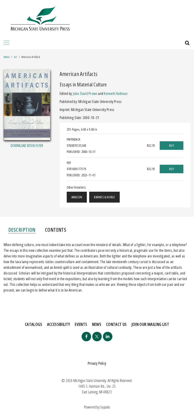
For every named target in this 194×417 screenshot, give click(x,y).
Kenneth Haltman (115, 93)
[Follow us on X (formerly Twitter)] (97, 336)
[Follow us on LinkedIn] (107, 336)
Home (6, 57)
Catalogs (33, 324)
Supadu (105, 407)
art (15, 57)
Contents (55, 229)
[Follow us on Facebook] (86, 336)
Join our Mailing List (150, 324)
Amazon (76, 197)
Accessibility (58, 324)
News (96, 324)
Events (81, 324)
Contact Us (116, 324)
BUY (171, 145)
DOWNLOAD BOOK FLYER (27, 145)
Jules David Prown (85, 93)
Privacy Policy (97, 363)
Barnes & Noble (104, 197)
